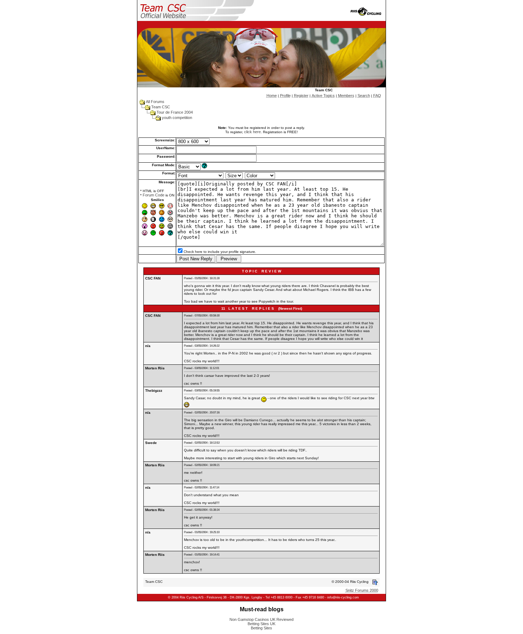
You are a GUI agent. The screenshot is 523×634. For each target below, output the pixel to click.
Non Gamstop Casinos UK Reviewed (261, 619)
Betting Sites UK (261, 624)
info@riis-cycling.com (343, 597)
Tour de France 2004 (175, 112)
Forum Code (153, 195)
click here (252, 132)
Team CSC (160, 107)
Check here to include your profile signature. (220, 252)
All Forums (155, 101)
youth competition (177, 117)
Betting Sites (261, 628)
